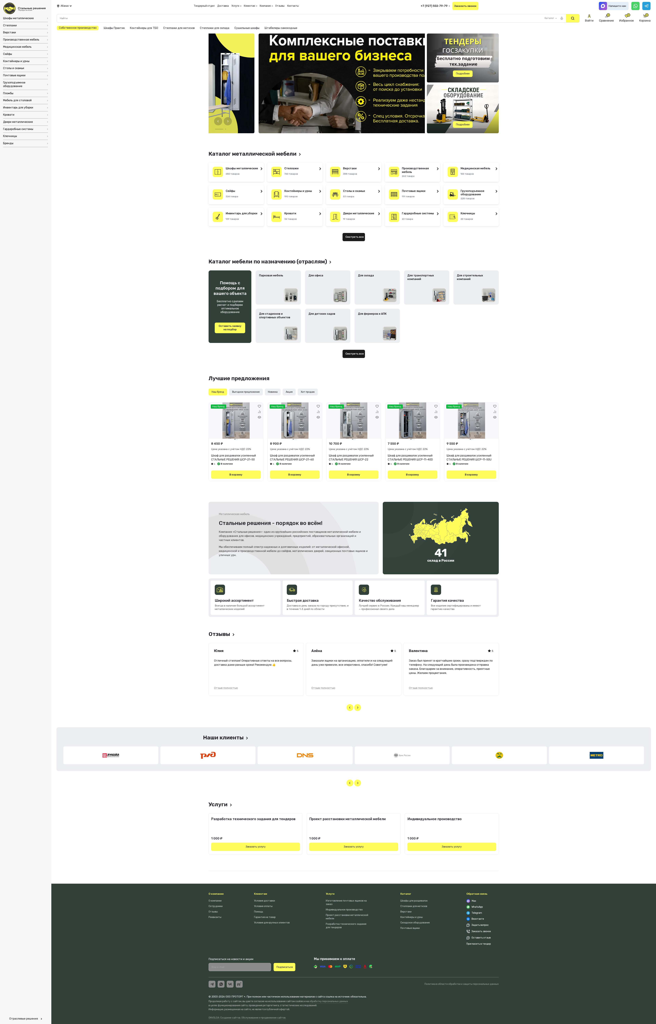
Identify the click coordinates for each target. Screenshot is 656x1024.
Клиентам (260, 893)
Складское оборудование (415, 922)
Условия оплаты (263, 906)
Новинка (273, 391)
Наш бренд (218, 391)
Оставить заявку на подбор (230, 327)
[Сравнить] (259, 411)
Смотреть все (354, 236)
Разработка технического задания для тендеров (253, 819)
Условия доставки (264, 900)
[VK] (230, 984)
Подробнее (463, 73)
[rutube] (239, 984)
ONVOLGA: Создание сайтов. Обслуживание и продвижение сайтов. (247, 1017)
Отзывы (213, 911)
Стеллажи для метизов (413, 906)
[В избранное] (259, 406)
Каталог (405, 893)
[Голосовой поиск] (561, 18)
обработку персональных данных (328, 1001)
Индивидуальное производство (434, 819)
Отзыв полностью (226, 688)
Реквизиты (215, 917)
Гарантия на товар (265, 917)
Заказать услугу (256, 846)
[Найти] (572, 18)
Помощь (258, 911)
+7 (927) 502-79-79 (434, 6)
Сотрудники (216, 906)
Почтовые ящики (410, 928)
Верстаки (405, 911)
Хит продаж (308, 391)
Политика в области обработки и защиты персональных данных (462, 984)
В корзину (235, 474)
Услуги (330, 893)
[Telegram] (646, 6)
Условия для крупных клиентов (272, 922)
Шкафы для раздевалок (414, 900)
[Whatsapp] (635, 6)
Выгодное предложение (246, 391)
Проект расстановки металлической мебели (347, 819)
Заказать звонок (465, 6)
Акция (289, 391)
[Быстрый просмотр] (259, 417)
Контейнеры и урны (411, 917)
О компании (216, 893)
